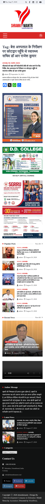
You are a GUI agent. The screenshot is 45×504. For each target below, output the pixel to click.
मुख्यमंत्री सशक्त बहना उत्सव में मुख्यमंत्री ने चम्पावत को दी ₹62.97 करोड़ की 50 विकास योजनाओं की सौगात (29, 437)
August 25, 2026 (31, 285)
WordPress (33, 501)
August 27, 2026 (31, 428)
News (19, 248)
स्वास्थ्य (18, 63)
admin (6, 74)
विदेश (35, 420)
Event (19, 432)
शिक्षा (39, 420)
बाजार (27, 420)
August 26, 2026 (31, 257)
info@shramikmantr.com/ (13, 475)
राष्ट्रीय (13, 63)
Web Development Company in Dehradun (19, 498)
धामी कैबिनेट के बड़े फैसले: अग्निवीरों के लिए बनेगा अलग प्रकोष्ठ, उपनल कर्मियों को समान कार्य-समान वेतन (29, 294)
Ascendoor (14, 501)
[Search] (41, 35)
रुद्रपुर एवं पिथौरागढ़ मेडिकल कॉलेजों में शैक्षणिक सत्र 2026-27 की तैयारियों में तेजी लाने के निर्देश (29, 252)
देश (9, 63)
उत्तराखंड (5, 63)
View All (38, 244)
